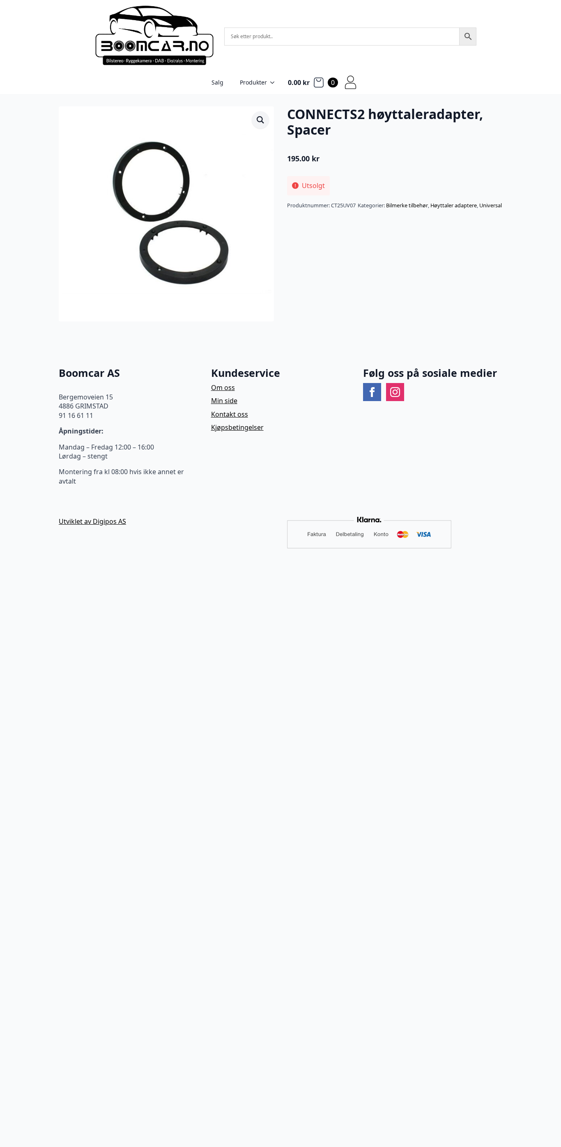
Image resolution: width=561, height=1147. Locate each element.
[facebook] (372, 392)
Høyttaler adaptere (453, 205)
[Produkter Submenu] (275, 82)
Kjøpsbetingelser (237, 427)
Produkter (253, 82)
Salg (217, 82)
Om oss (223, 387)
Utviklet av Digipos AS (92, 521)
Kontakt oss (229, 414)
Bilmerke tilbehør (407, 205)
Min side (224, 400)
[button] (260, 119)
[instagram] (395, 392)
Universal (490, 205)
